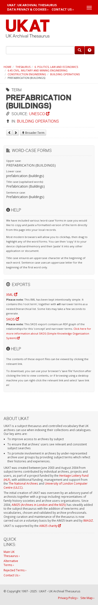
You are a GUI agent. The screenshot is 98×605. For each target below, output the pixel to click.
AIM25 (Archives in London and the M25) (39, 505)
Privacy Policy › (68, 598)
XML (10, 294)
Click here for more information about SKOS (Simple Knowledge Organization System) (48, 333)
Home (7, 67)
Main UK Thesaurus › (12, 554)
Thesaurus (22, 67)
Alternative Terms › (11, 563)
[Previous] (9, 132)
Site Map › (87, 598)
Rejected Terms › (15, 570)
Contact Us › (63, 9)
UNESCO (37, 113)
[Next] (16, 132)
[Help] (89, 50)
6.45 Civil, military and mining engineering (38, 70)
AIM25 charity (48, 526)
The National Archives (23, 483)
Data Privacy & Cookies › (28, 9)
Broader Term (34, 133)
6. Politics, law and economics (56, 67)
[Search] (79, 50)
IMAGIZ (88, 520)
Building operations (65, 74)
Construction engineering (27, 74)
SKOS (11, 319)
